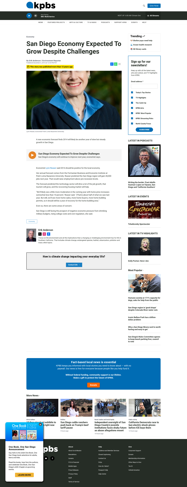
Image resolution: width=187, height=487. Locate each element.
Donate (93, 385)
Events (134, 22)
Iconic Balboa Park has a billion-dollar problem (142, 318)
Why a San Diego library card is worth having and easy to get (144, 328)
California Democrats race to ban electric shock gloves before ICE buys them (144, 425)
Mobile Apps (72, 466)
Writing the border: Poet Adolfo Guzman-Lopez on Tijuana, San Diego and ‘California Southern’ (141, 184)
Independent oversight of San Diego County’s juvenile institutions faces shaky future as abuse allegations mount (111, 426)
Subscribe (144, 129)
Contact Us (102, 458)
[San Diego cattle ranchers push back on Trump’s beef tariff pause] (76, 408)
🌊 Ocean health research (141, 45)
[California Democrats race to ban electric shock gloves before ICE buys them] (145, 408)
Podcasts (105, 22)
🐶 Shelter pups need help (141, 40)
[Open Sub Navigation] (44, 22)
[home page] (40, 6)
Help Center (102, 474)
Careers (71, 458)
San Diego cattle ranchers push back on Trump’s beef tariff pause (74, 425)
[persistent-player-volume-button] (35, 15)
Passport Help (103, 470)
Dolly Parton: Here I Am (138, 261)
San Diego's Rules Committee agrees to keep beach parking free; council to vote (144, 339)
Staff (70, 478)
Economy (30, 37)
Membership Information (136, 458)
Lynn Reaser (51, 168)
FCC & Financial (73, 462)
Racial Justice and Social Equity (104, 419)
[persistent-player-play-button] (29, 15)
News (40, 22)
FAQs (100, 462)
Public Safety (133, 419)
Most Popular (135, 270)
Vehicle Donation (134, 470)
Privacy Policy (73, 474)
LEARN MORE (24, 474)
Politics (62, 419)
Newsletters (72, 454)
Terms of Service (73, 482)
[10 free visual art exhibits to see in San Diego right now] (42, 408)
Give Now (154, 5)
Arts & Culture (76, 22)
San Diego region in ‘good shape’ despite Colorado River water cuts (143, 308)
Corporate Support (134, 450)
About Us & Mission (74, 450)
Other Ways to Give (134, 462)
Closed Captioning (104, 454)
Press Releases (73, 470)
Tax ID (130, 466)
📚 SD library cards (138, 49)
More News (32, 395)
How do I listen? (103, 466)
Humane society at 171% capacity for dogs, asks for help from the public (144, 299)
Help (144, 22)
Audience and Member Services (108, 450)
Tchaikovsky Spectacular (139, 224)
